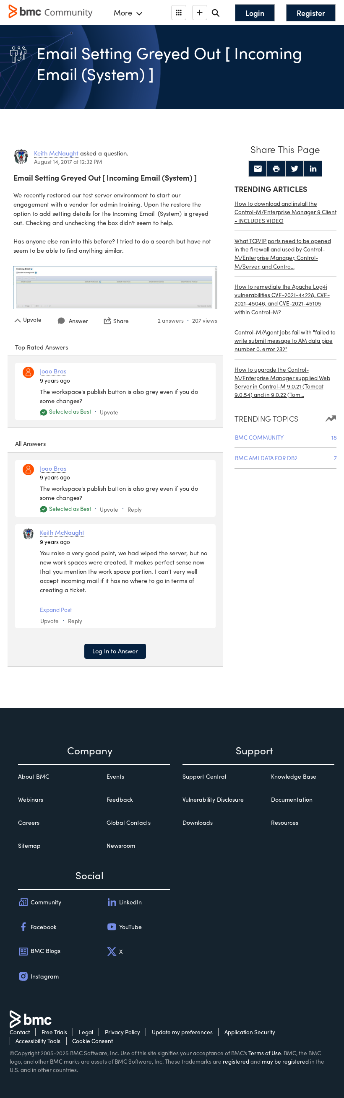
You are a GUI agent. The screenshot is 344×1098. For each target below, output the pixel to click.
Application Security (249, 1032)
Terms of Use (264, 1053)
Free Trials (54, 1032)
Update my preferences (182, 1032)
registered (236, 1061)
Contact (20, 1032)
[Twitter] (294, 169)
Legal (86, 1032)
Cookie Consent (92, 1041)
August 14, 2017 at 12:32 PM (68, 162)
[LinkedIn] (313, 169)
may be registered (285, 1061)
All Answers (30, 443)
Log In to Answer (115, 651)
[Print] (276, 169)
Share (121, 320)
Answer (78, 321)
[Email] (257, 169)
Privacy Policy (122, 1032)
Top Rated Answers (41, 347)
